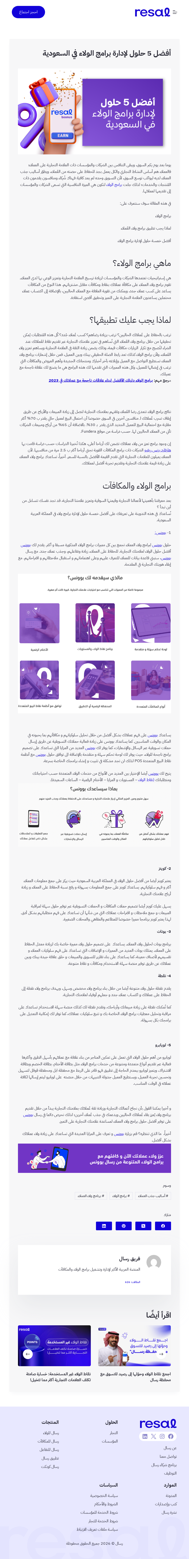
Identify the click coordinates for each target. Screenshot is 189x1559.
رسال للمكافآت (48, 1441)
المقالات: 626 (132, 1282)
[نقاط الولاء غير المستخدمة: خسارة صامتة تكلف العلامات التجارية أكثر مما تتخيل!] (54, 1345)
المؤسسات (110, 1441)
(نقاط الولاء (146, 780)
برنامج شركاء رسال (164, 1465)
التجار (114, 1433)
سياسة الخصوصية (104, 1496)
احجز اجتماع (28, 12)
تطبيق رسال (50, 1458)
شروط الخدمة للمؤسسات (99, 1512)
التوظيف (170, 1473)
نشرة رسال (169, 1512)
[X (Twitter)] (143, 1226)
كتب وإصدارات (166, 1504)
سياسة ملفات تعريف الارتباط (97, 1529)
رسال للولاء (51, 1433)
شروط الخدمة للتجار (103, 1521)
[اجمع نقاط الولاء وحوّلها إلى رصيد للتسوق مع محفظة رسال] (134, 1345)
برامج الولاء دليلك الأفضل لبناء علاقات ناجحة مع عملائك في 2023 (101, 380)
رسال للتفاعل (49, 1450)
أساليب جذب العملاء (153, 1195)
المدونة (171, 1496)
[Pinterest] (124, 1226)
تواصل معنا (168, 1457)
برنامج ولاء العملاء (91, 1195)
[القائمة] (175, 12)
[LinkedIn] (104, 1226)
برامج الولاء (114, 185)
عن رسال (170, 1448)
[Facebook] (163, 1226)
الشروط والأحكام (106, 1504)
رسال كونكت (50, 1467)
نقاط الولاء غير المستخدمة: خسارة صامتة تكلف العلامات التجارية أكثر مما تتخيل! (58, 1377)
